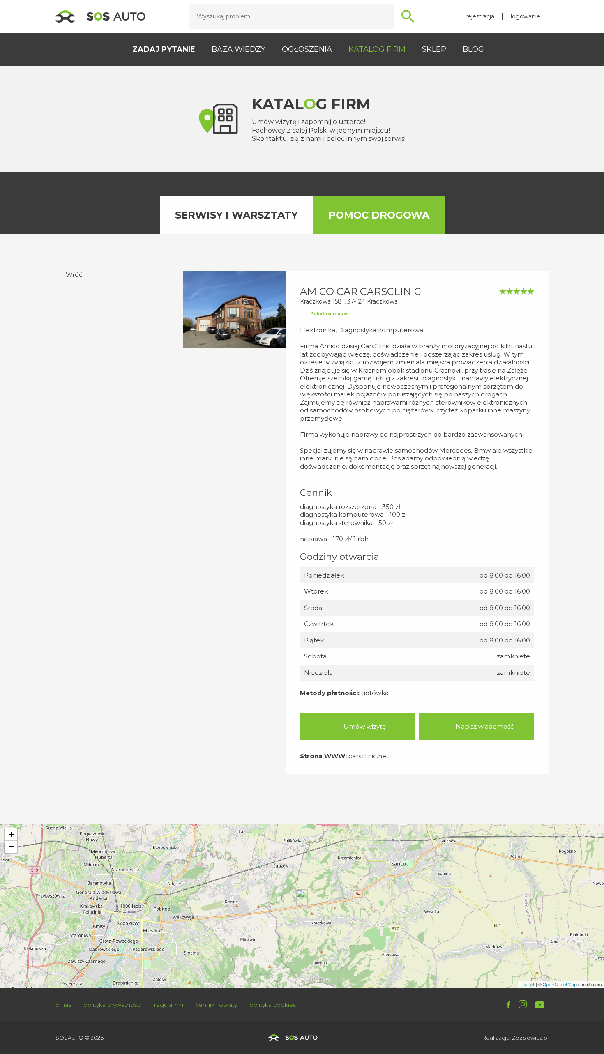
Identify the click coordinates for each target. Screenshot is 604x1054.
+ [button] (11, 834)
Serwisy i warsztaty (236, 215)
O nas (63, 1004)
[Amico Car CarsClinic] (302, 897)
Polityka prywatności (112, 1004)
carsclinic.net (368, 756)
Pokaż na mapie (329, 313)
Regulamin (168, 1004)
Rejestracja (480, 16)
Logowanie (525, 16)
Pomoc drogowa (378, 215)
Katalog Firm (377, 49)
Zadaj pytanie (163, 49)
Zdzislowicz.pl (530, 1037)
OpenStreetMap (560, 984)
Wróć (74, 274)
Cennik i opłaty (216, 1004)
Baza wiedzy (238, 49)
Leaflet (527, 984)
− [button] (11, 847)
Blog (473, 49)
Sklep (434, 49)
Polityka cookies (272, 1004)
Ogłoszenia (307, 49)
